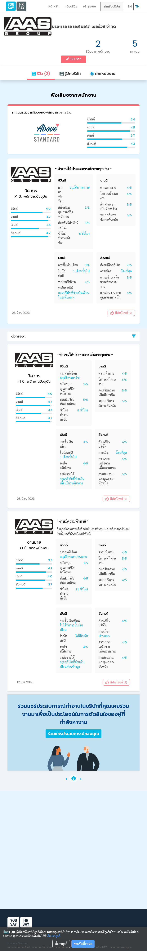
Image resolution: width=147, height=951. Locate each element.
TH (137, 6)
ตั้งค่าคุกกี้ (61, 944)
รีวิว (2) (43, 73)
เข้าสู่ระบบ (89, 6)
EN (130, 6)
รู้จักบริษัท (72, 73)
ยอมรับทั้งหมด (83, 944)
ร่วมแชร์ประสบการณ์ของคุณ (73, 734)
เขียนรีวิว (71, 6)
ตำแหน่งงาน (104, 73)
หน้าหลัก (53, 6)
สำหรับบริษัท (112, 6)
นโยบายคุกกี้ (53, 936)
